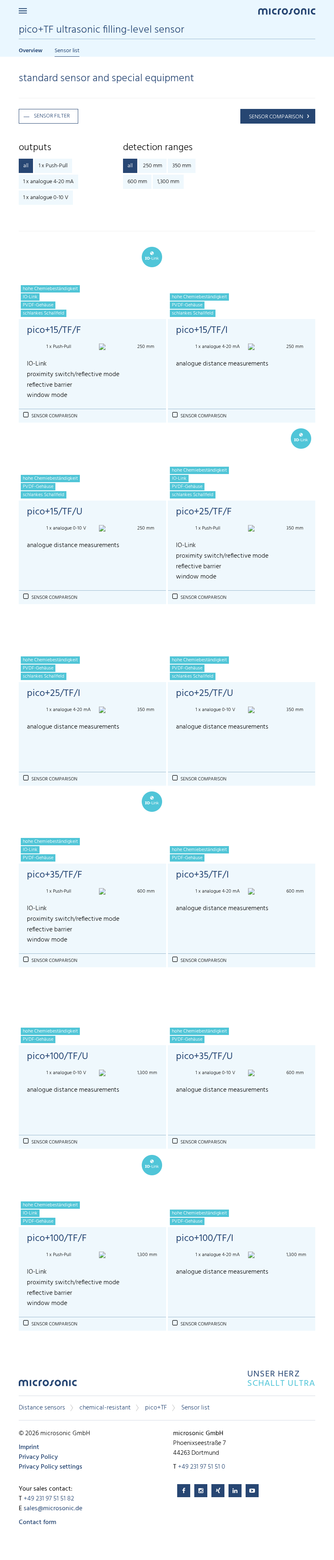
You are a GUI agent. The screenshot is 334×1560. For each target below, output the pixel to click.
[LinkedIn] (235, 1490)
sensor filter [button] (52, 116)
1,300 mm (168, 181)
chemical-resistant (105, 1408)
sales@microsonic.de (53, 1508)
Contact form (37, 1522)
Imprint (29, 1447)
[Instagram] (200, 1490)
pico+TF (156, 1408)
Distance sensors (42, 1408)
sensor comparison (276, 117)
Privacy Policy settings (50, 1467)
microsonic (48, 1385)
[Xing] (217, 1490)
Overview (30, 50)
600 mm (137, 181)
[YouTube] (252, 1490)
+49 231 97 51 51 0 (201, 1467)
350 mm (181, 166)
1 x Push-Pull (53, 166)
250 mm (152, 166)
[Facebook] (183, 1490)
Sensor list (67, 50)
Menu (23, 10)
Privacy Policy (38, 1457)
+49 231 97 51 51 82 (49, 1499)
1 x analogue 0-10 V (45, 197)
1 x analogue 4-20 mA (48, 181)
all (26, 166)
